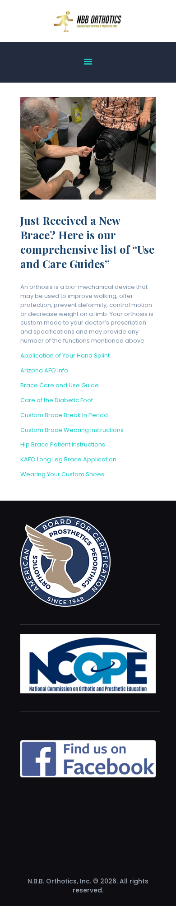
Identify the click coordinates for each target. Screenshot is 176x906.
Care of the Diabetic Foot (56, 400)
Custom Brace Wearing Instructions (72, 430)
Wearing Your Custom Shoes (62, 474)
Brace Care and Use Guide (59, 385)
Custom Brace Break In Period (64, 415)
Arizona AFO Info (44, 370)
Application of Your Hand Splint (65, 355)
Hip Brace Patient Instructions (62, 444)
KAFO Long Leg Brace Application (68, 459)
